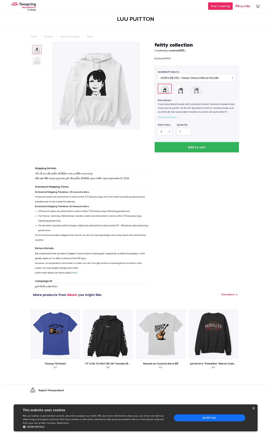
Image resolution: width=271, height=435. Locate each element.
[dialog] (136, 417)
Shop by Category (70, 36)
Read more (63, 422)
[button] (95, 427)
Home (33, 36)
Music (90, 36)
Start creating (220, 6)
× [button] (253, 408)
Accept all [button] (209, 417)
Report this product (51, 390)
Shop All (49, 36)
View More (227, 294)
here (74, 272)
